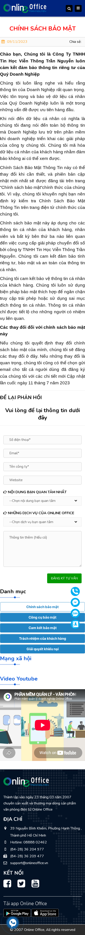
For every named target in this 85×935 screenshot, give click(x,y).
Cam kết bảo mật (43, 628)
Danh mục (13, 591)
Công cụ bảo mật (42, 617)
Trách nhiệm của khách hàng (42, 638)
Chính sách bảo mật (42, 607)
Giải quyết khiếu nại (43, 649)
